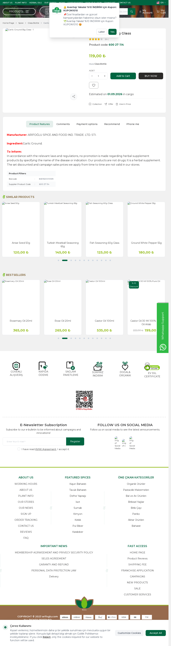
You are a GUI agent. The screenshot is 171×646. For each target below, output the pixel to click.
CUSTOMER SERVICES (137, 594)
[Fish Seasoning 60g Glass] (105, 220)
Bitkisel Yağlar (136, 501)
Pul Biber (77, 525)
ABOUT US (7, 2)
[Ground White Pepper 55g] (147, 220)
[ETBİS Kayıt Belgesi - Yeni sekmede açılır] (84, 400)
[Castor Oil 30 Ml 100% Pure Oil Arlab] (147, 298)
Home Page (8, 23)
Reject (47, 637)
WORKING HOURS (26, 483)
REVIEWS (26, 531)
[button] (58, 260)
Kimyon (77, 513)
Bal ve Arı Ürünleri (136, 495)
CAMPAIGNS (137, 576)
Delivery (54, 576)
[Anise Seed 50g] (21, 220)
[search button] (131, 11)
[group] (42, 65)
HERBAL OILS (35, 2)
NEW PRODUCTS (137, 582)
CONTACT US (124, 2)
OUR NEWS (26, 507)
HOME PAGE (137, 552)
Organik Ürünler (136, 483)
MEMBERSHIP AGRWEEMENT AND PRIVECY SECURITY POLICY (54, 552)
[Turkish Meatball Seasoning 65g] (63, 220)
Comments (63, 124)
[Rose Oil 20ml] (63, 298)
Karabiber (77, 531)
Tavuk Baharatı (77, 489)
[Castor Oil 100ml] (105, 298)
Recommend (112, 124)
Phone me (132, 124)
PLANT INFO (21, 2)
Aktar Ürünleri (136, 519)
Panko (136, 513)
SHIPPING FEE (137, 564)
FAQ (26, 537)
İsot (78, 501)
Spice (20, 23)
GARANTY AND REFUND (54, 564)
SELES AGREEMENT (54, 558)
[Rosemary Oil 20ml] (21, 298)
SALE (137, 588)
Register (75, 441)
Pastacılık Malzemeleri (136, 489)
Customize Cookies (129, 633)
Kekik (78, 519)
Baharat (136, 525)
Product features (39, 124)
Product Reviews (137, 558)
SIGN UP (26, 513)
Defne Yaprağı (78, 495)
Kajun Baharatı (77, 483)
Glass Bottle (33, 23)
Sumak (78, 507)
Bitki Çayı (136, 507)
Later (102, 31)
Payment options (87, 124)
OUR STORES (26, 501)
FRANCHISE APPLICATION (137, 570)
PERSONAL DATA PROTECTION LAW (53, 570)
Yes (112, 31)
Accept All (156, 633)
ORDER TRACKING (26, 519)
